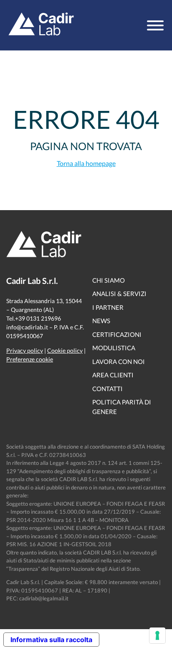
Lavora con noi (118, 361)
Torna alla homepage (86, 163)
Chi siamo (108, 280)
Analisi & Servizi (119, 293)
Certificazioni (117, 334)
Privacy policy (24, 350)
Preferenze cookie (29, 359)
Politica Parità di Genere (121, 406)
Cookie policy (65, 350)
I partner (108, 307)
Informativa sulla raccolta (51, 639)
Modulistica (113, 347)
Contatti (107, 388)
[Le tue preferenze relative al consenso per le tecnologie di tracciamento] (157, 635)
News (101, 320)
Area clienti (113, 375)
